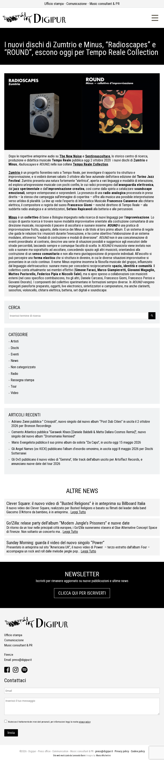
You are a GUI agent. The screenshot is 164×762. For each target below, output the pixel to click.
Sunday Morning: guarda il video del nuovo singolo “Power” (55, 542)
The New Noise (70, 156)
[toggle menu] (155, 17)
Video (14, 393)
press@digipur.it (22, 660)
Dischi (15, 348)
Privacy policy (122, 751)
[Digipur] (34, 22)
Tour (14, 386)
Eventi (15, 354)
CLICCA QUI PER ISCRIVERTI (82, 593)
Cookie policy (138, 751)
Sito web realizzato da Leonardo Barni (69, 755)
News (14, 361)
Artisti (15, 341)
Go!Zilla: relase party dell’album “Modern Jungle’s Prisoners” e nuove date (68, 523)
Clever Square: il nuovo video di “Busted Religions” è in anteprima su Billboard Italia (75, 503)
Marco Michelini (103, 755)
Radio (14, 374)
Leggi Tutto (78, 512)
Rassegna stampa (22, 380)
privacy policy (85, 722)
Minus (13, 217)
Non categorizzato (23, 367)
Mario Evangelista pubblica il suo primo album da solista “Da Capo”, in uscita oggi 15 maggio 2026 (76, 442)
